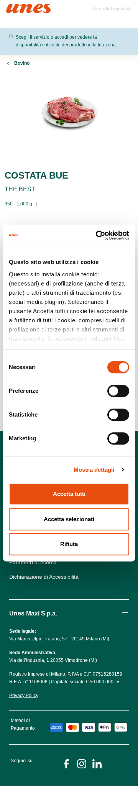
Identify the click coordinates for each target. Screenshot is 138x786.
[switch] (118, 391)
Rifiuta (69, 544)
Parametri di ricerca (33, 562)
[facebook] (66, 763)
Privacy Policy (23, 695)
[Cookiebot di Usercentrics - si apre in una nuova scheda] (97, 235)
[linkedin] (97, 763)
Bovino (22, 63)
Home (14, 7)
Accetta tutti (69, 494)
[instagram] (81, 763)
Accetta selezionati (69, 519)
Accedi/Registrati (112, 8)
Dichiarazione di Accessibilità (44, 577)
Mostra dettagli (94, 469)
